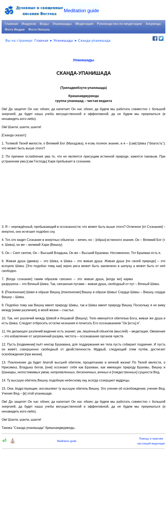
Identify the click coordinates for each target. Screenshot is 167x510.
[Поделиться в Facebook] (155, 38)
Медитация (84, 24)
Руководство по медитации (119, 24)
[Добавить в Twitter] (161, 38)
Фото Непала (39, 29)
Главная (11, 24)
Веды (44, 24)
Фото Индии (15, 29)
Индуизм (29, 24)
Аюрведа (153, 24)
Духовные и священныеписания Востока (39, 10)
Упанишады (62, 24)
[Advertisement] (83, 192)
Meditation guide (81, 10)
